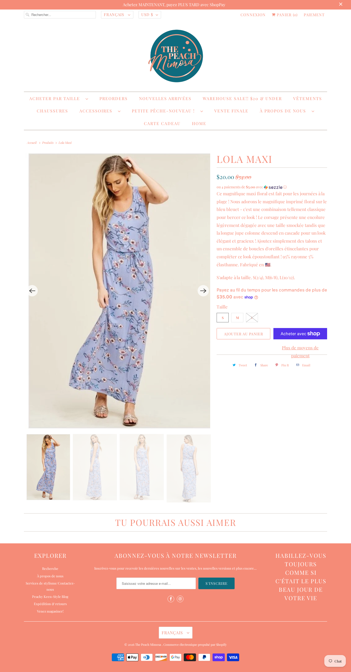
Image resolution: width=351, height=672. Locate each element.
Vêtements (307, 98)
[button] (272, 187)
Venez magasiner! (50, 611)
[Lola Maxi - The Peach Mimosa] (117, 291)
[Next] (203, 290)
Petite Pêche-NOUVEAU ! (165, 110)
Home (199, 123)
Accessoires (97, 110)
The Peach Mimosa (148, 644)
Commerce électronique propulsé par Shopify (195, 644)
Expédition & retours (50, 604)
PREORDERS (113, 98)
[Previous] (32, 290)
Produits (48, 142)
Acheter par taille (56, 98)
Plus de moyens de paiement (300, 351)
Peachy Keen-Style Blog (50, 596)
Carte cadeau (162, 123)
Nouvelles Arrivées (165, 98)
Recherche (50, 568)
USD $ (147, 14)
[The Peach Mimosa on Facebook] (171, 599)
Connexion (253, 14)
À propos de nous (284, 110)
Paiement (314, 14)
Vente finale (231, 110)
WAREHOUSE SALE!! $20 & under (242, 98)
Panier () (286, 14)
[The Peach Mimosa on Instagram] (180, 599)
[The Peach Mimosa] (175, 57)
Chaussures (52, 110)
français (114, 14)
